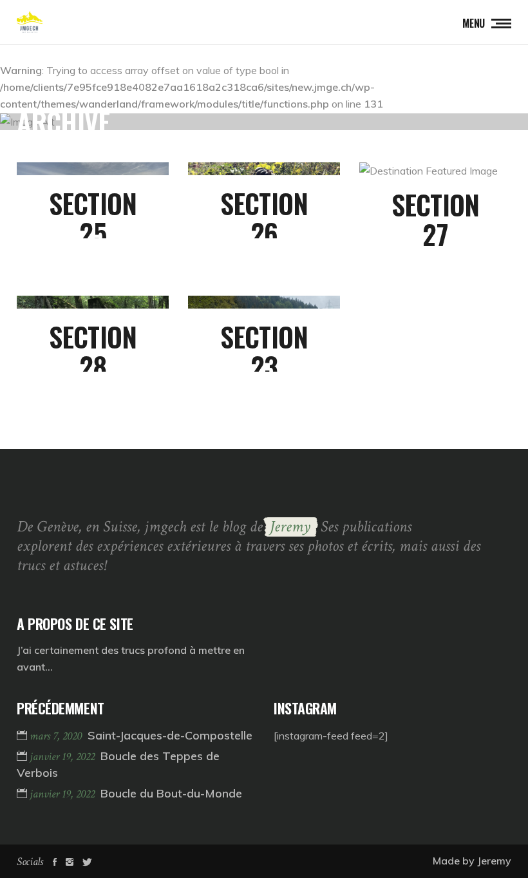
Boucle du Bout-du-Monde (171, 793)
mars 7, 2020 (57, 736)
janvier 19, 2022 (63, 756)
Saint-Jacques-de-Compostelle (170, 735)
